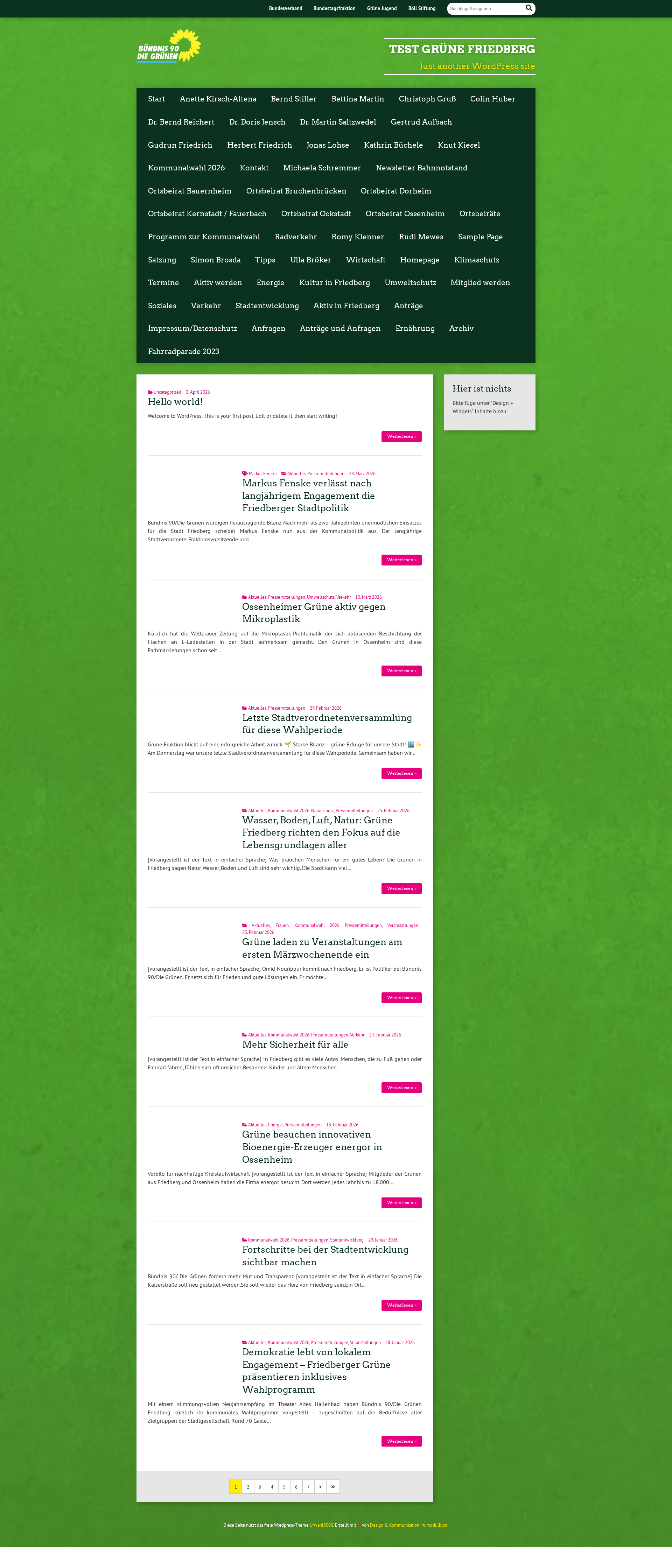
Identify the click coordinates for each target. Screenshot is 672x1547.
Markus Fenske (263, 473)
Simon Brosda (216, 260)
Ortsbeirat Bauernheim (190, 191)
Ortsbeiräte (480, 213)
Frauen (282, 925)
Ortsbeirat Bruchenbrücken (296, 191)
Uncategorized (167, 392)
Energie (271, 282)
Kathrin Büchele (393, 145)
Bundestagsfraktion (335, 8)
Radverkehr (296, 236)
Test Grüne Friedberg (462, 49)
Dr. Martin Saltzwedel (338, 122)
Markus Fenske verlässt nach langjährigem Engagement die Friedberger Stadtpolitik (308, 496)
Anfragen (269, 328)
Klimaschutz (476, 260)
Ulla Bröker (310, 260)
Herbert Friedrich (259, 145)
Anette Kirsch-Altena (218, 99)
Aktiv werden (218, 282)
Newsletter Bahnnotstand (422, 168)
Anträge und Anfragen (340, 328)
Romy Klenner (357, 236)
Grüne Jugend (382, 8)
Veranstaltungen (402, 925)
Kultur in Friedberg (334, 282)
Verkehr (206, 305)
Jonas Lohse (328, 145)
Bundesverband (285, 8)
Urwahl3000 (321, 1525)
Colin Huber (493, 99)
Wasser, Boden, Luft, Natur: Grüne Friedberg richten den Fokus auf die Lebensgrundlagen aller (321, 833)
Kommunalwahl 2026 (186, 168)
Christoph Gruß (427, 99)
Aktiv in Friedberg (346, 305)
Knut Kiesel (459, 145)
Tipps (265, 260)
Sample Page (480, 236)
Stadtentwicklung (267, 305)
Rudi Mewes (421, 236)
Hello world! (175, 401)
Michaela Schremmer (322, 168)
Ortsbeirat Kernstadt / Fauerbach (207, 213)
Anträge (408, 305)
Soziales (162, 305)
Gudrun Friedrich (180, 145)
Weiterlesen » (401, 436)
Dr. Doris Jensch (257, 122)
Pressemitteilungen (325, 473)
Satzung (162, 260)
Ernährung (415, 328)
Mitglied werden (480, 282)
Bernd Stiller (294, 99)
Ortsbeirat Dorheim (396, 191)
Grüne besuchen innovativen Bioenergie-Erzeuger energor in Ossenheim (312, 1147)
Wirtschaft (366, 260)
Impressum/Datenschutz (192, 328)
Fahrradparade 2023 (183, 351)
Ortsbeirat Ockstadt (316, 213)
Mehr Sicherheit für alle (295, 1044)
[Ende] (333, 1486)
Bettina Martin (357, 99)
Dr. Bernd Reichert (181, 122)
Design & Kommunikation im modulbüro (409, 1525)
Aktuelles (296, 473)
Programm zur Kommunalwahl (204, 236)
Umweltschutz (410, 282)
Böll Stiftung (422, 8)
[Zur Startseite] (168, 61)
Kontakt (254, 168)
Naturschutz (322, 810)
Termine (163, 282)
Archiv (461, 328)
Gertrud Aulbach (421, 122)
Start (156, 99)
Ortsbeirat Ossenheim (405, 213)
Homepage (420, 260)
